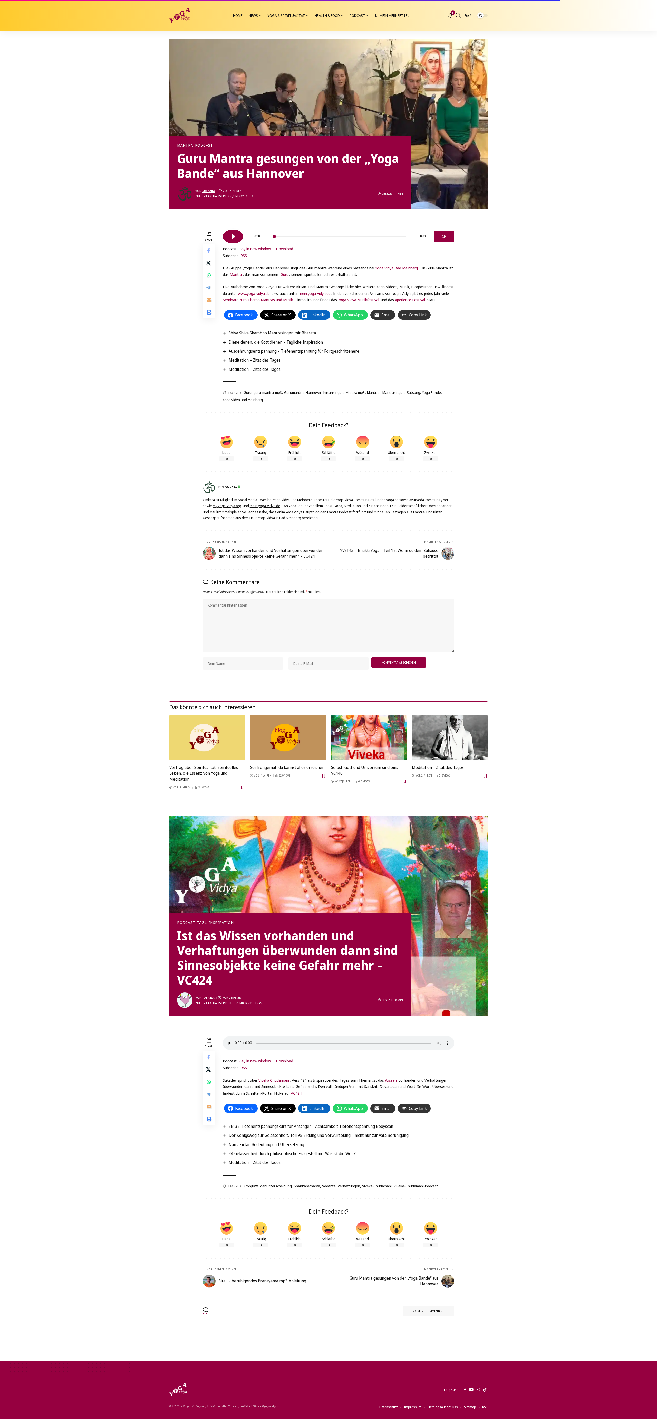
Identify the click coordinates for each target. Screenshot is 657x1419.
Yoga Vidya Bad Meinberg (396, 267)
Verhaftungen (349, 1186)
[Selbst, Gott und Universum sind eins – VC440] (369, 737)
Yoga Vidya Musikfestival (358, 299)
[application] (338, 235)
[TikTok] (485, 1389)
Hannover (313, 392)
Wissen (391, 1080)
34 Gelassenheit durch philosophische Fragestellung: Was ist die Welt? (292, 1153)
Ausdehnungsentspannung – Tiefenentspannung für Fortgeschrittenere (294, 351)
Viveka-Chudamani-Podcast (416, 1186)
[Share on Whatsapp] (209, 275)
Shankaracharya (307, 1186)
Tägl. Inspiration (215, 922)
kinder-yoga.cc (386, 499)
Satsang (413, 392)
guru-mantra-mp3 (268, 392)
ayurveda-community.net (428, 499)
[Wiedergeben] (233, 236)
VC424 (296, 1093)
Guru (284, 274)
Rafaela (208, 997)
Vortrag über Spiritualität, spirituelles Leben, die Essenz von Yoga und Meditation (203, 773)
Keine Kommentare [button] (431, 1311)
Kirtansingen (333, 392)
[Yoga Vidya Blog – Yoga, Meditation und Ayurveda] (178, 1389)
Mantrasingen (393, 392)
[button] (458, 15)
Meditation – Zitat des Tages (255, 360)
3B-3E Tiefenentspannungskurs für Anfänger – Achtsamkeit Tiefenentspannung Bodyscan (311, 1126)
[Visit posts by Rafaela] (184, 1000)
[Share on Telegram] (209, 287)
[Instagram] (478, 1389)
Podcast (204, 145)
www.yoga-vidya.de (254, 293)
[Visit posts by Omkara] (184, 193)
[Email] (209, 300)
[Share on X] (209, 263)
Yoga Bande (431, 392)
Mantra (185, 145)
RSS (243, 255)
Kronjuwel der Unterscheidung (268, 1186)
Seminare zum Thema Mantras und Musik (258, 299)
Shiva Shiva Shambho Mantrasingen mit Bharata (272, 333)
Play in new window (254, 248)
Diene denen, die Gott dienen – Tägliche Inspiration (276, 342)
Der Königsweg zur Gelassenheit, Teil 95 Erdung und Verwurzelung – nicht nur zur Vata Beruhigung (319, 1135)
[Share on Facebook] (209, 250)
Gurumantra (294, 392)
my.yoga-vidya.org (227, 505)
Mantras (373, 392)
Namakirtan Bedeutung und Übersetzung (266, 1144)
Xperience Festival (410, 299)
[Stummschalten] (444, 236)
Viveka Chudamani (273, 1080)
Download (284, 248)
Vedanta (329, 1186)
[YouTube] (471, 1389)
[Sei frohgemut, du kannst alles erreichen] (288, 737)
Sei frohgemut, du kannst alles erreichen (287, 767)
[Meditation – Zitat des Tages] (450, 737)
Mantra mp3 (355, 392)
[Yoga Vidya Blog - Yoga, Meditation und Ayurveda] (179, 15)
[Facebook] (464, 1389)
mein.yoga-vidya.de (315, 293)
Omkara (208, 191)
